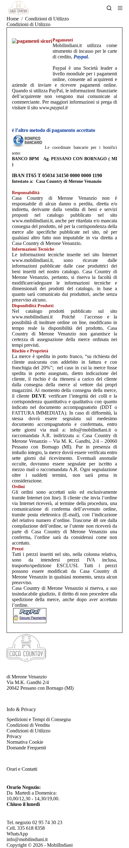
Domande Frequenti (26, 747)
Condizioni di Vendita (28, 725)
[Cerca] (109, 8)
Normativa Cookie (25, 742)
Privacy (14, 736)
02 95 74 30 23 (47, 822)
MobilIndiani (60, 845)
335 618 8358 (31, 828)
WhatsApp (17, 833)
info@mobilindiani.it (27, 839)
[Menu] (120, 8)
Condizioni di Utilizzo (28, 730)
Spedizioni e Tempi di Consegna (39, 719)
